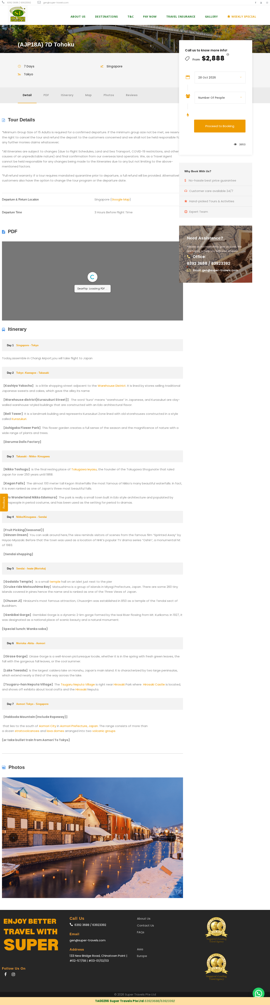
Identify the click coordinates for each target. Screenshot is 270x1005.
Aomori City (47, 726)
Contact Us (145, 925)
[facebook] (255, 2)
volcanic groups (103, 731)
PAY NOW (150, 16)
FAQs (140, 932)
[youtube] (261, 2)
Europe (142, 956)
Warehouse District (112, 386)
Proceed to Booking (219, 126)
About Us (78, 16)
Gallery (211, 16)
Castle (160, 684)
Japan (93, 726)
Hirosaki (119, 684)
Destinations (106, 16)
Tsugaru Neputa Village (78, 684)
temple (55, 582)
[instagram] (267, 2)
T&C (130, 16)
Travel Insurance (180, 16)
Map (88, 95)
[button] (258, 993)
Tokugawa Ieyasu (84, 469)
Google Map (121, 199)
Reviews (132, 95)
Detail (27, 95)
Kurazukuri (19, 419)
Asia (140, 949)
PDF (46, 95)
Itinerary (67, 95)
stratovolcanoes (27, 731)
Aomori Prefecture (73, 726)
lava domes (55, 731)
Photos (109, 95)
